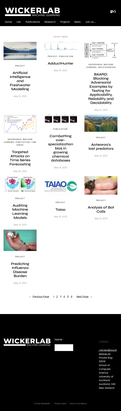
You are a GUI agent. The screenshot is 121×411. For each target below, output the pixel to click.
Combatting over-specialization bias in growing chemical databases (60, 148)
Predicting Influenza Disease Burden (20, 270)
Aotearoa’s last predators (101, 147)
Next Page (84, 297)
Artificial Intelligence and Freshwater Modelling (20, 81)
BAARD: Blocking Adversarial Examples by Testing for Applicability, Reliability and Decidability (101, 88)
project (20, 66)
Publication (66, 56)
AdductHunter (60, 63)
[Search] (69, 347)
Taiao (60, 209)
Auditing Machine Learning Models (20, 211)
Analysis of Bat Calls (101, 209)
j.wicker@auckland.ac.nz (108, 352)
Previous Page (39, 297)
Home (8, 22)
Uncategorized (107, 67)
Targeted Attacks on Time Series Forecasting (20, 158)
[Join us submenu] (95, 22)
